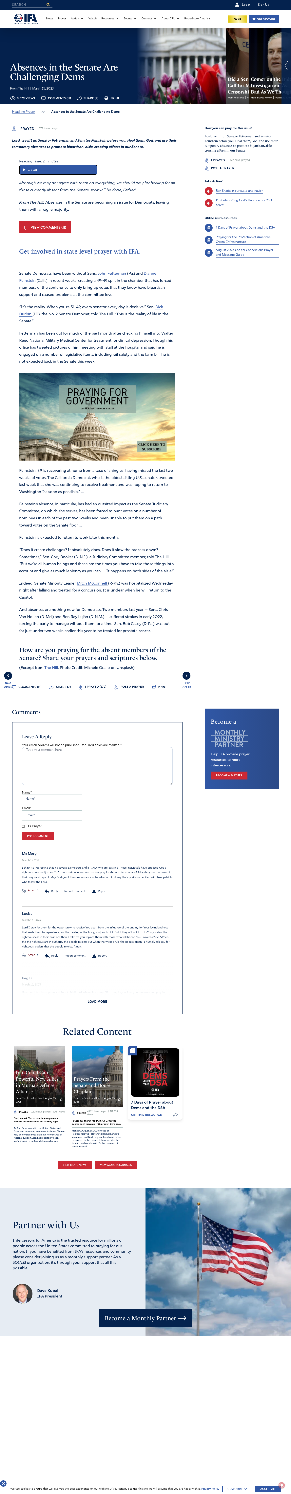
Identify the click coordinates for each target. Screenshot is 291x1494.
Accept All (268, 1489)
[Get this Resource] (155, 1072)
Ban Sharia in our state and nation (239, 190)
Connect (147, 18)
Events (128, 18)
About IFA (168, 18)
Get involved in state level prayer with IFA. (80, 251)
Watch (92, 18)
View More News (75, 1165)
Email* (26, 808)
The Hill (51, 668)
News (49, 18)
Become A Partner (229, 775)
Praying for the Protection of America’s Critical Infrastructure (243, 239)
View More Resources (116, 1165)
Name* (27, 792)
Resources (107, 18)
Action (75, 18)
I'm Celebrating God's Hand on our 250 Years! (244, 203)
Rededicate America (197, 18)
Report (102, 891)
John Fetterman (112, 274)
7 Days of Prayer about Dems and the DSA (245, 227)
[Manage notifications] (282, 1485)
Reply (54, 891)
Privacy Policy (210, 1488)
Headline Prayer (23, 112)
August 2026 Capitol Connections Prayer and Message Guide (244, 252)
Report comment (74, 891)
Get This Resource (146, 1114)
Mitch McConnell (92, 584)
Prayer (62, 18)
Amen (31, 890)
